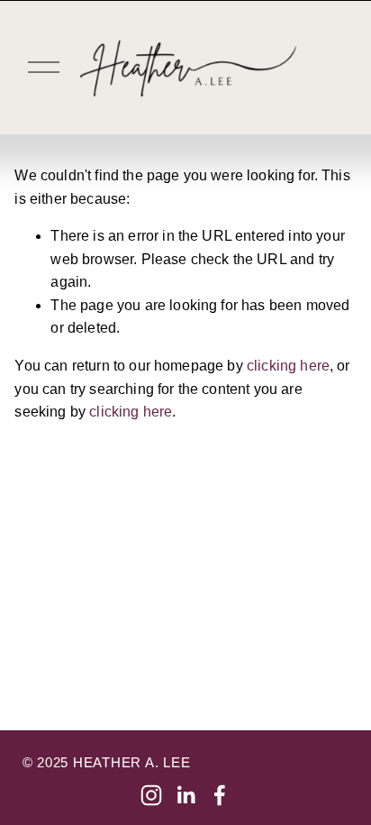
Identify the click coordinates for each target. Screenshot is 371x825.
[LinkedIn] (185, 795)
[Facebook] (220, 795)
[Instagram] (151, 795)
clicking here (288, 365)
